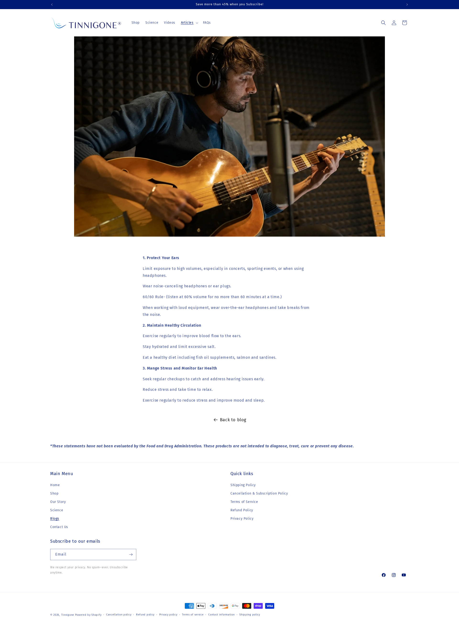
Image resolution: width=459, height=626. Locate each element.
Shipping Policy (243, 485)
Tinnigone (67, 614)
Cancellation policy (118, 614)
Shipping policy (249, 614)
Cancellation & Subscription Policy (259, 493)
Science (56, 510)
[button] (189, 23)
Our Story (58, 502)
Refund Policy (241, 510)
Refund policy (145, 614)
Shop (54, 493)
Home (55, 485)
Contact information (221, 614)
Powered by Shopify (88, 614)
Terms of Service (244, 502)
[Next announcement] (407, 4)
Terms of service (192, 614)
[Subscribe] (131, 554)
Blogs (54, 519)
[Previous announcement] (52, 4)
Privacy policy (168, 614)
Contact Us (59, 527)
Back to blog (233, 419)
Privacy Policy (241, 519)
